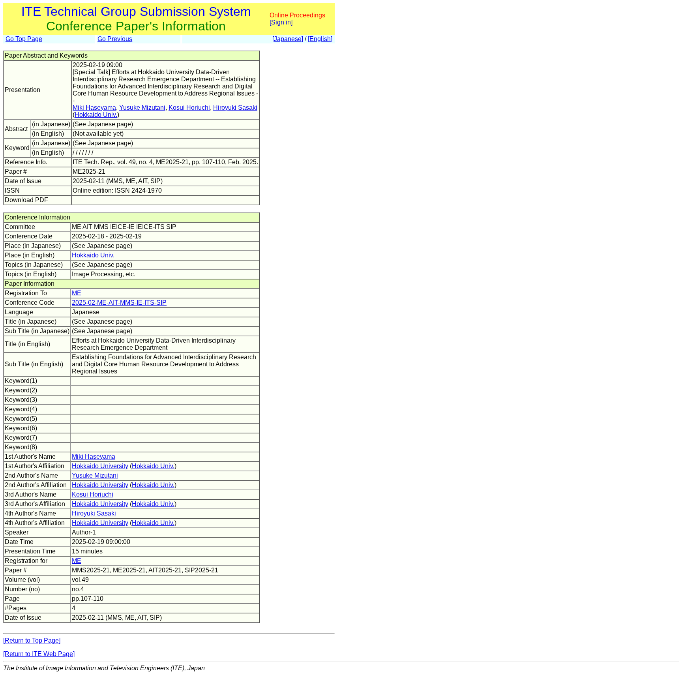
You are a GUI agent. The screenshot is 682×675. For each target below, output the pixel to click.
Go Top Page (24, 39)
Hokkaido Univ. (96, 114)
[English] (320, 39)
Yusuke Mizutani (142, 107)
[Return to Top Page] (31, 640)
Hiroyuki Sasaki (235, 107)
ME (76, 293)
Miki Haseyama (94, 107)
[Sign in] (281, 22)
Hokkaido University (100, 466)
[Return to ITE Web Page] (39, 654)
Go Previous (114, 39)
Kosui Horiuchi (189, 107)
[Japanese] (287, 39)
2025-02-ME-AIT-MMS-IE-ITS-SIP (119, 302)
